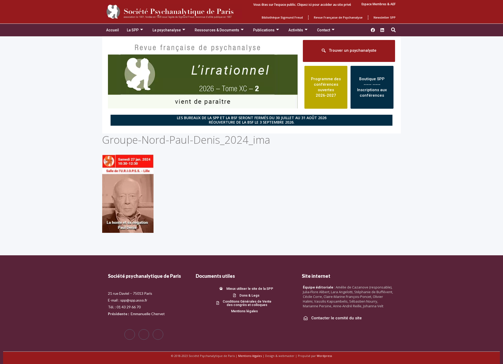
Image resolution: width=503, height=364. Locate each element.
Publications (264, 30)
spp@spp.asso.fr (133, 300)
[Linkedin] (382, 30)
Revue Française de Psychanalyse (338, 17)
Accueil (112, 30)
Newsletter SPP (385, 17)
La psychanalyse (166, 30)
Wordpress (324, 356)
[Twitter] (144, 334)
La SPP (133, 30)
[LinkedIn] (158, 334)
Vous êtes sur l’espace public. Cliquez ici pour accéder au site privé (302, 4)
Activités (295, 30)
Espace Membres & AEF (379, 4)
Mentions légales (250, 356)
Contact (323, 30)
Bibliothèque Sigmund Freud (282, 17)
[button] (393, 30)
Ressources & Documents (217, 30)
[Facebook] (129, 334)
